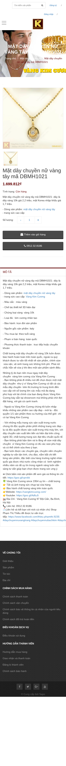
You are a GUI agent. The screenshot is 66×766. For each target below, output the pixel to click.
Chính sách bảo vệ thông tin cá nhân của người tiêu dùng (31, 611)
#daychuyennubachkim (44, 520)
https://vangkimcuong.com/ (31, 491)
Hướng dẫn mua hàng (15, 651)
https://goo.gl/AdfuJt (27, 495)
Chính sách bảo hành (15, 671)
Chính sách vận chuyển (16, 602)
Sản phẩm (8, 567)
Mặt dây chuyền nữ (30, 58)
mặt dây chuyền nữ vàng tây (39, 209)
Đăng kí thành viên (13, 664)
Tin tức (6, 573)
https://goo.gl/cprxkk (19, 477)
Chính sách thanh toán (15, 596)
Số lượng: (8, 219)
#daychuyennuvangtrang (16, 520)
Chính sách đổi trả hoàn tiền (18, 619)
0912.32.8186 (34, 245)
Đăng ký (53, 5)
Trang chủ (10, 58)
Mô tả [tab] (7, 271)
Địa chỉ (6, 580)
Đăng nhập (48, 14)
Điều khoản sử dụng (14, 635)
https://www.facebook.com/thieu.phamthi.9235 (33, 516)
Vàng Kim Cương (35, 296)
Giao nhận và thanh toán (16, 658)
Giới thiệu (8, 561)
